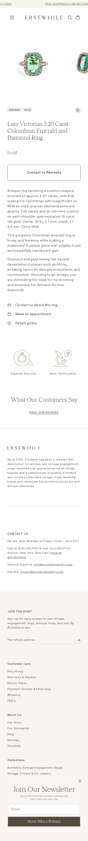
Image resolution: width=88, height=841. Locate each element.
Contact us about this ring (36, 305)
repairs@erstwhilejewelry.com (42, 571)
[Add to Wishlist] (78, 110)
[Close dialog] (80, 781)
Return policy (26, 323)
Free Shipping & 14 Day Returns (65, 4)
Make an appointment (33, 314)
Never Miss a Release (44, 821)
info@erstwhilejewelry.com (53, 564)
